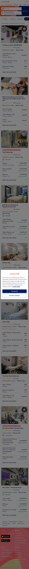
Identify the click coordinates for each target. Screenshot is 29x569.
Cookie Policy (16, 286)
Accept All (14, 291)
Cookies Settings (14, 295)
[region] (14, 284)
